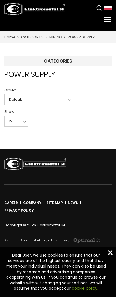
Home (9, 37)
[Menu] (107, 19)
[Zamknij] (110, 252)
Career (11, 202)
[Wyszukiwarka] (99, 7)
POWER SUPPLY (81, 37)
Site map (54, 202)
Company (32, 202)
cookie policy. (85, 288)
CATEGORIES (32, 37)
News (73, 202)
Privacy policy (19, 210)
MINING (55, 37)
